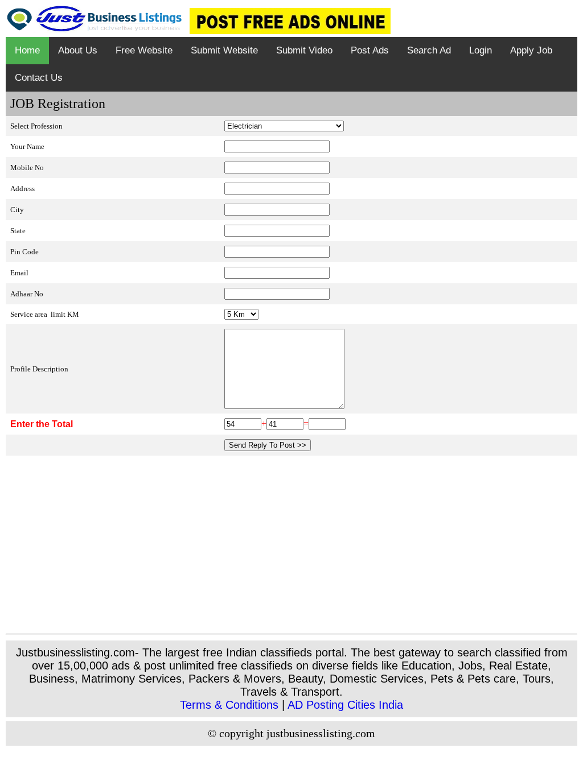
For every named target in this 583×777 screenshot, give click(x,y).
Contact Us (39, 77)
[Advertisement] (291, 548)
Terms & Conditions (229, 705)
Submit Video (304, 50)
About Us (77, 50)
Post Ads (370, 50)
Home (27, 50)
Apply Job (531, 50)
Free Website (144, 50)
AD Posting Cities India (345, 705)
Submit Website (224, 50)
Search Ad (429, 50)
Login (480, 50)
